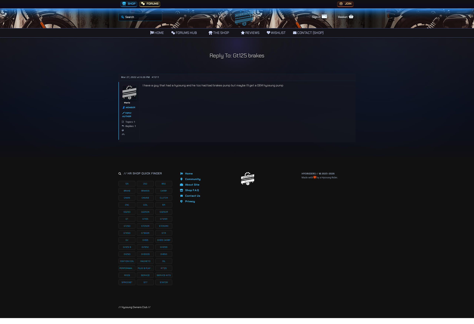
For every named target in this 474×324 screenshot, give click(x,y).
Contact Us (192, 195)
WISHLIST (278, 33)
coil (145, 205)
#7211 (155, 77)
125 (126, 183)
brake (127, 190)
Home (189, 173)
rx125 (127, 275)
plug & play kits (146, 268)
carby (163, 190)
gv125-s (127, 247)
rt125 (164, 268)
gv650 (163, 254)
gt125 (145, 219)
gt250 (127, 226)
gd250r (164, 212)
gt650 (126, 233)
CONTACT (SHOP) (310, 33)
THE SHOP (220, 33)
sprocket (126, 282)
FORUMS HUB (186, 33)
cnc (127, 205)
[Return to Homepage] (248, 179)
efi (163, 205)
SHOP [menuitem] (131, 4)
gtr (164, 233)
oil (163, 261)
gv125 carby (163, 240)
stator (164, 282)
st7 (145, 282)
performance (127, 268)
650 (164, 183)
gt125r (163, 219)
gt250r (145, 226)
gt (127, 219)
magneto (145, 261)
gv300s (145, 254)
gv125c (145, 247)
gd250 (126, 212)
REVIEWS (252, 33)
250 (145, 183)
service (145, 275)
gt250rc (163, 226)
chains (145, 197)
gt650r (145, 233)
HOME (159, 33)
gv (127, 240)
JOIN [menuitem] (347, 4)
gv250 (127, 254)
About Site (192, 184)
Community (193, 179)
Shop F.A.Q (192, 190)
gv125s (163, 247)
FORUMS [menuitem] (152, 4)
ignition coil (127, 261)
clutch (164, 197)
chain (127, 197)
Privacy (190, 201)
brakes (145, 190)
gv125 (145, 240)
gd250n (145, 212)
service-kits (164, 275)
